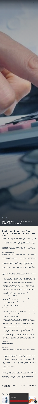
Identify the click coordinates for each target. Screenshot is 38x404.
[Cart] (33, 2)
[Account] (31, 2)
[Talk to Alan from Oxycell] (35, 401)
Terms (23, 402)
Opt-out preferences (16, 402)
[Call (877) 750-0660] (35, 2)
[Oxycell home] (19, 2)
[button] (27, 394)
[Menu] (2, 2)
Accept (19, 400)
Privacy (21, 402)
